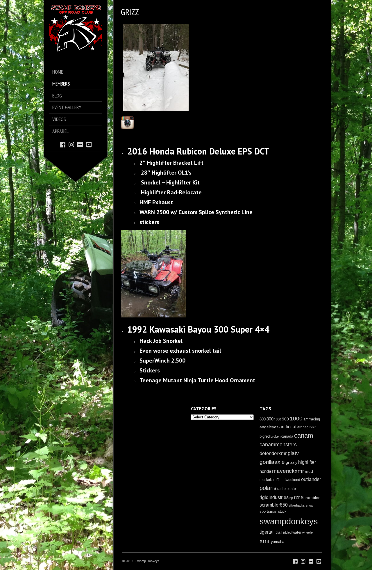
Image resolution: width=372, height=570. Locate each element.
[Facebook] (63, 144)
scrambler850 (274, 504)
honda (265, 471)
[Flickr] (80, 144)
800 (263, 419)
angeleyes (269, 427)
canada (287, 436)
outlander (311, 479)
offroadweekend (287, 480)
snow (309, 505)
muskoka (267, 480)
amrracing (311, 419)
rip (291, 498)
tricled (287, 532)
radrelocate (286, 488)
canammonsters (278, 445)
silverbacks (297, 505)
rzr (297, 497)
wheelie (307, 532)
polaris (268, 488)
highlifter (307, 462)
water (296, 532)
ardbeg (303, 427)
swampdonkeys (289, 521)
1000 (296, 418)
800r (271, 418)
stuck (282, 511)
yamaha (277, 541)
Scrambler (310, 497)
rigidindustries (274, 497)
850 (278, 419)
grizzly (291, 462)
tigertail (267, 532)
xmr (265, 540)
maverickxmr (288, 471)
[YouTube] (89, 144)
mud (309, 471)
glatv (293, 453)
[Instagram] (71, 144)
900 (285, 419)
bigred (265, 436)
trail (279, 532)
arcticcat (287, 426)
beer (313, 427)
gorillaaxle (272, 462)
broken (275, 436)
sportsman (268, 511)
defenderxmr (273, 453)
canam (303, 435)
